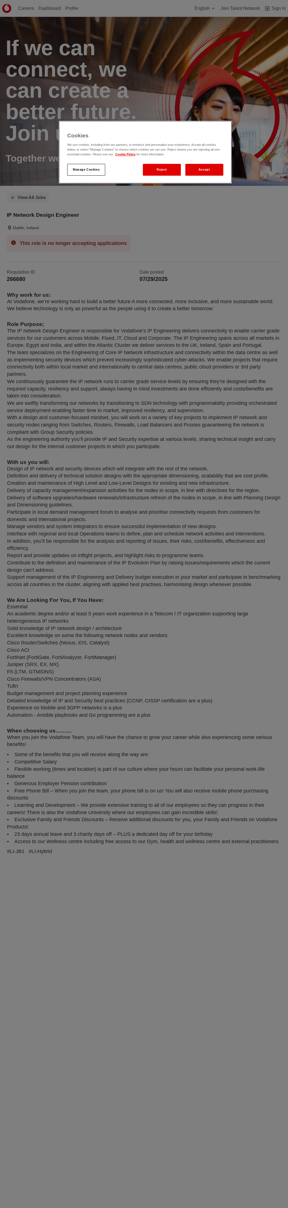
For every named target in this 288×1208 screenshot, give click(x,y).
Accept (204, 169)
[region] (145, 152)
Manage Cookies (86, 169)
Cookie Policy (125, 154)
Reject (162, 169)
